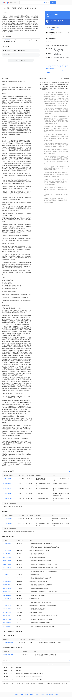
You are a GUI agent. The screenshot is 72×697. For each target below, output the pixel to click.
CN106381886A (7, 584)
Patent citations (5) (53, 65)
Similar (50, 23)
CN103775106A (7, 493)
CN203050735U (7, 488)
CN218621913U (7, 609)
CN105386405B (7, 543)
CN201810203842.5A (8, 642)
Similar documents (54, 66)
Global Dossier (63, 71)
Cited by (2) (62, 65)
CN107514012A (7, 591)
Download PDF (52, 21)
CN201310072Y (7, 574)
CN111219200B (7, 571)
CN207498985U (7, 564)
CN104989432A (7, 498)
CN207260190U (7, 581)
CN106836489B (7, 547)
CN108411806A (7, 578)
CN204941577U (7, 605)
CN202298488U (7, 483)
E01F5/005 (7, 40)
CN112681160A (7, 523)
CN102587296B (7, 550)
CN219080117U (7, 588)
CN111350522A (7, 567)
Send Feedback (24, 694)
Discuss (48, 72)
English (57, 27)
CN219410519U (7, 612)
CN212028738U (7, 619)
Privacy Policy (49, 694)
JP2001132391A (7, 478)
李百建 (52, 29)
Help (56, 694)
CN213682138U (7, 622)
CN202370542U (7, 598)
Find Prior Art (62, 21)
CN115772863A (7, 626)
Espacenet (56, 71)
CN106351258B (7, 560)
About (16, 694)
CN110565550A (7, 518)
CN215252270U (7, 595)
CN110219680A (7, 554)
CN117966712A (7, 615)
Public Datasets (34, 694)
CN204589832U (7, 602)
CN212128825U (7, 557)
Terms (42, 694)
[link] (21, 41)
